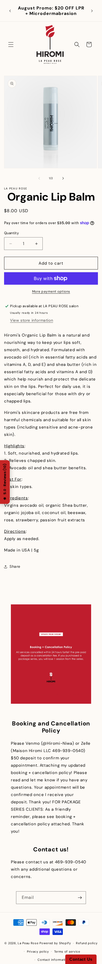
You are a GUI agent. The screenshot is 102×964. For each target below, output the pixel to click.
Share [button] (15, 566)
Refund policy (86, 943)
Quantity (11, 233)
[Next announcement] (92, 11)
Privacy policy (38, 951)
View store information (31, 320)
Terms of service (67, 951)
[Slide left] (39, 178)
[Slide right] (63, 178)
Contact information (53, 960)
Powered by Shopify (55, 943)
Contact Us (80, 959)
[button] (11, 44)
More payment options (51, 291)
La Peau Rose (28, 943)
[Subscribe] (80, 897)
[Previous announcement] (10, 11)
